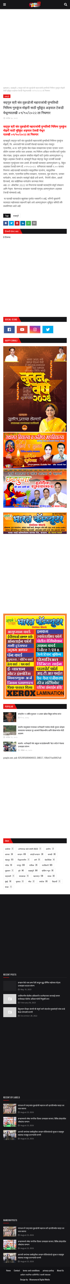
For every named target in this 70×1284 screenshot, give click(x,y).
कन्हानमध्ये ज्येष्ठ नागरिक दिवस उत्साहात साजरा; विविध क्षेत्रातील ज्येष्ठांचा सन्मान (42, 1120)
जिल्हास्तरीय (23, 859)
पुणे (21, 870)
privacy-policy (48, 1270)
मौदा (31, 881)
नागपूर (21, 865)
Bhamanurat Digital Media (39, 1279)
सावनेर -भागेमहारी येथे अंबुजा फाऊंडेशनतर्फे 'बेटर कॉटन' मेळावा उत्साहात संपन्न (41, 745)
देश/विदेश (49, 859)
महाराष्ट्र (38, 876)
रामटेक (43, 881)
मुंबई (8, 881)
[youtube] (22, 329)
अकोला (9, 848)
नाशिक (33, 865)
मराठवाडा (23, 876)
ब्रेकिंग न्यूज (47, 870)
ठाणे (37, 859)
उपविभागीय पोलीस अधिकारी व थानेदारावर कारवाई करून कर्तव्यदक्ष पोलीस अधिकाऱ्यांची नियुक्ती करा (39, 997)
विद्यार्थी (56, 881)
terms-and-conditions (31, 1270)
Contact (17, 1270)
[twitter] (47, 329)
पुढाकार (9, 870)
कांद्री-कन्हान (36, 854)
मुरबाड (19, 881)
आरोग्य (49, 848)
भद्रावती (9, 876)
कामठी (51, 854)
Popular (9, 706)
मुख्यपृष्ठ (6, 87)
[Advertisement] (35, 47)
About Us (60, 1270)
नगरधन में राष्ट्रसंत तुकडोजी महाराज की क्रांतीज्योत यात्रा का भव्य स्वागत (41, 1107)
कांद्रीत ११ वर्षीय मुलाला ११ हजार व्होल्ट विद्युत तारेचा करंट (39, 713)
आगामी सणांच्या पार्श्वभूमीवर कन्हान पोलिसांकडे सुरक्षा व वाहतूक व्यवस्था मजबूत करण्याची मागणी (41, 1133)
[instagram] (35, 329)
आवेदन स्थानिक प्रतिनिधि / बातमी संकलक (35, 1274)
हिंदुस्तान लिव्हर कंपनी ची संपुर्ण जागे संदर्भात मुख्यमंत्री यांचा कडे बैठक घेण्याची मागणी (41, 1010)
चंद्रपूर (9, 859)
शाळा (8, 886)
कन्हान (22, 854)
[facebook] (9, 329)
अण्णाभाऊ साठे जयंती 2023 (29, 848)
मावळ (51, 876)
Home (8, 1270)
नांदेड (8, 865)
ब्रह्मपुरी (13, 87)
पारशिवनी (47, 865)
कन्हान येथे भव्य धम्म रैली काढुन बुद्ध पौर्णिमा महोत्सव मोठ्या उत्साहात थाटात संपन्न (39, 984)
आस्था (9, 854)
